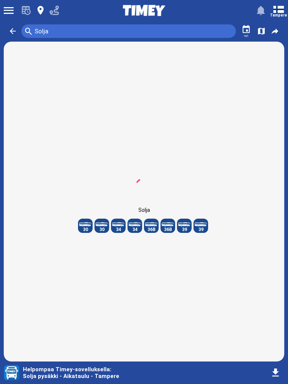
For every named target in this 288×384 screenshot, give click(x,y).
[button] (13, 31)
